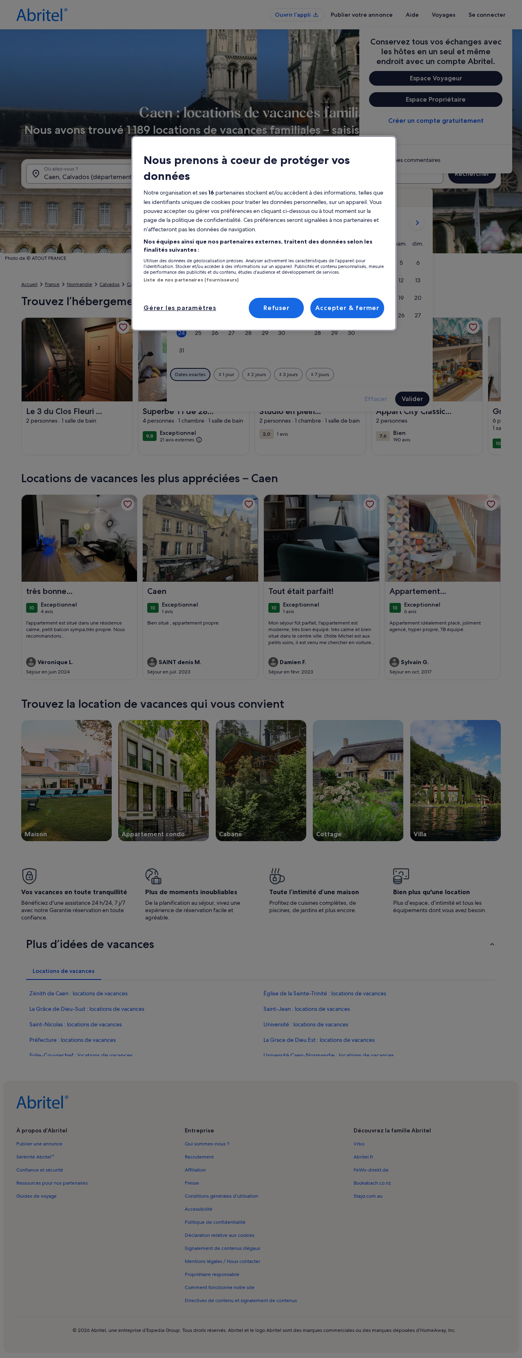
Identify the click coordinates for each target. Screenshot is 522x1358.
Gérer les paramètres (180, 308)
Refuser (276, 308)
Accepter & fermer (347, 308)
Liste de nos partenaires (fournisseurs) (191, 280)
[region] (263, 233)
